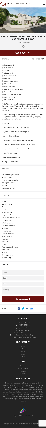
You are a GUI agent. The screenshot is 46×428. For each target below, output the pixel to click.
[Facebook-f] (23, 405)
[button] (44, 4)
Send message (22, 299)
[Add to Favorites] (23, 46)
